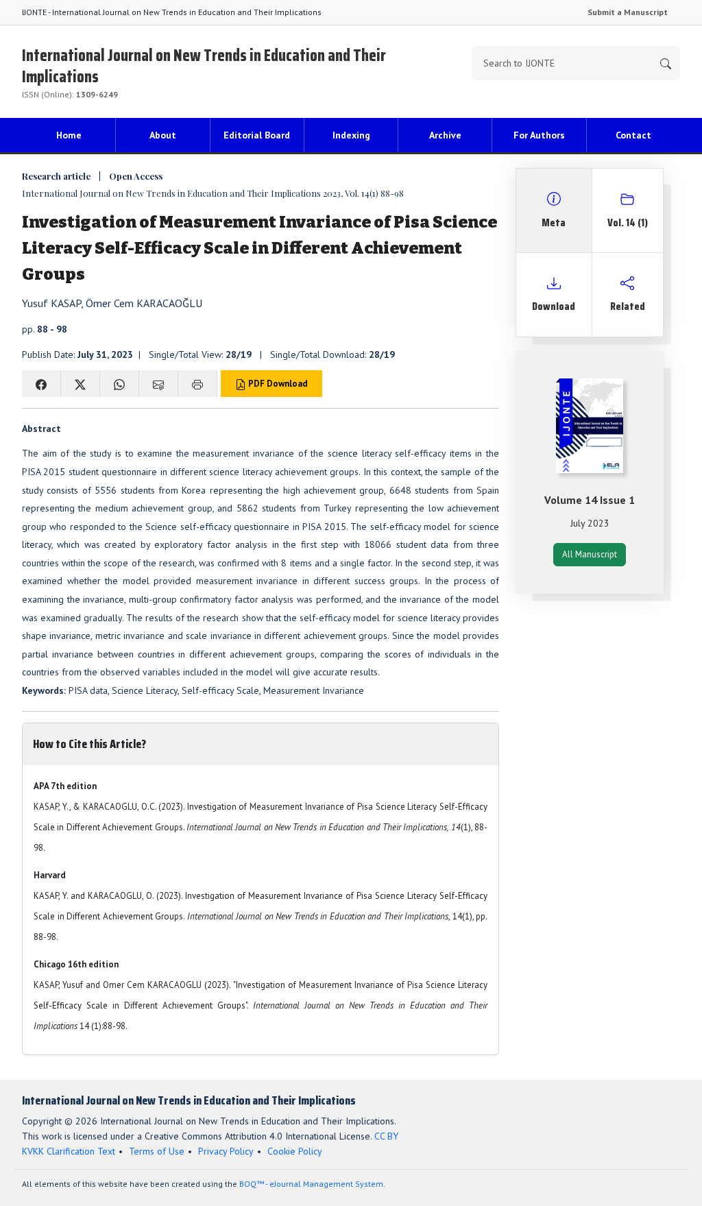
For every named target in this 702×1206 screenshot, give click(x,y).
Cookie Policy (294, 1151)
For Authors (539, 135)
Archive (445, 135)
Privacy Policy (226, 1151)
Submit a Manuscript (628, 12)
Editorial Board (256, 135)
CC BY (386, 1136)
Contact (633, 135)
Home (69, 135)
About (162, 135)
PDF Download (277, 383)
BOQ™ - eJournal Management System (311, 1184)
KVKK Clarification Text (68, 1151)
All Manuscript (589, 554)
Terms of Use (156, 1151)
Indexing (351, 135)
